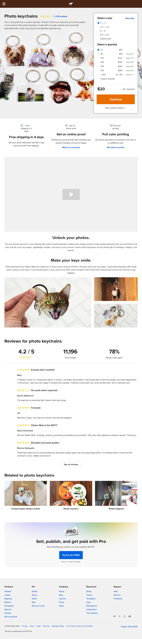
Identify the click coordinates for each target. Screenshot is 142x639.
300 (102, 66)
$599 (120, 70)
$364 (120, 66)
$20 (120, 49)
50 (102, 53)
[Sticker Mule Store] (115, 616)
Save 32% (130, 54)
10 (102, 49)
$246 (120, 62)
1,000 (103, 74)
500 (102, 70)
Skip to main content (2, 2)
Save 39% (130, 62)
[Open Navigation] (4, 4)
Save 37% (130, 58)
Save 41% (130, 74)
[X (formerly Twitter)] (120, 616)
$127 (120, 57)
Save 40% (130, 70)
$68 (120, 53)
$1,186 (119, 74)
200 (102, 62)
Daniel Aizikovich (25, 395)
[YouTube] (130, 616)
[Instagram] (125, 616)
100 (102, 57)
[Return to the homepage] (71, 4)
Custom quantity (108, 78)
